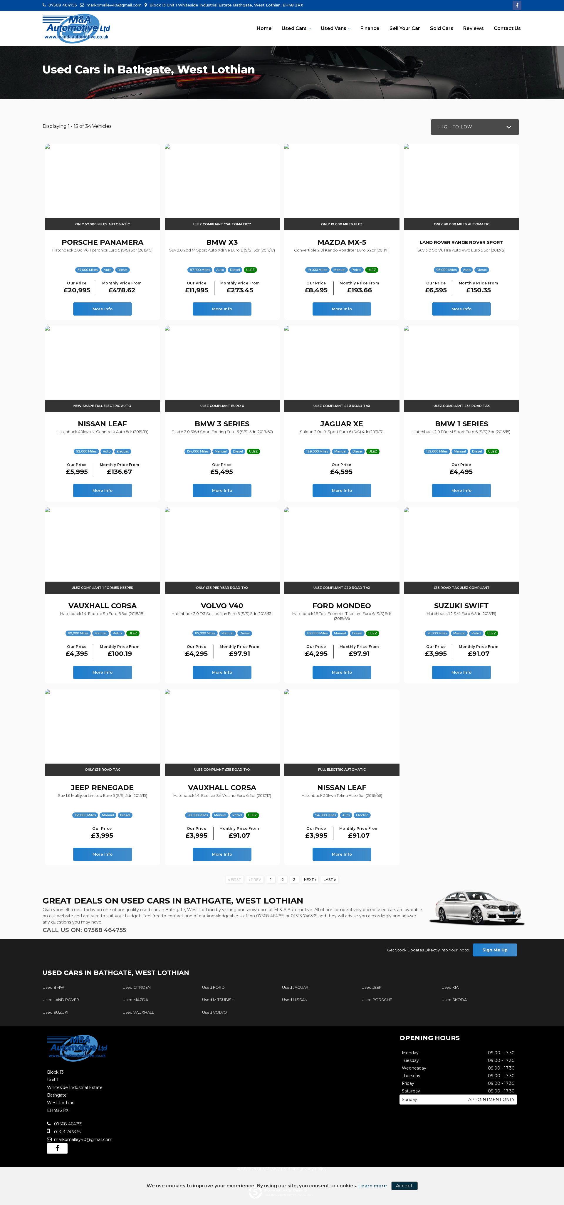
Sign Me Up (495, 950)
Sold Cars (441, 28)
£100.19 (119, 651)
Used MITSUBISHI (218, 999)
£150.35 (478, 287)
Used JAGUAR (295, 987)
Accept (404, 1186)
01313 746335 (304, 916)
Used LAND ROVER (61, 999)
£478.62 (122, 287)
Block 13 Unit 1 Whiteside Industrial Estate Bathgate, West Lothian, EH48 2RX (225, 5)
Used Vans (333, 28)
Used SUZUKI (55, 1012)
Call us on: (84, 930)
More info (103, 308)
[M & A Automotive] (76, 29)
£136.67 (119, 469)
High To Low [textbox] (455, 127)
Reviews (473, 28)
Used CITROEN (136, 987)
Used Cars (294, 28)
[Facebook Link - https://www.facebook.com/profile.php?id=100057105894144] (517, 5)
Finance (370, 28)
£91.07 (478, 651)
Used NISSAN (295, 999)
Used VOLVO (214, 1012)
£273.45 (240, 287)
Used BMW (53, 987)
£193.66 (359, 287)
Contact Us (507, 28)
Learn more (372, 1186)
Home (264, 28)
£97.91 (239, 651)
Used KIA (450, 987)
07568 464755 (62, 5)
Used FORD (213, 987)
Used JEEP (372, 987)
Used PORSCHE (377, 999)
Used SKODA (454, 999)
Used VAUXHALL (138, 1012)
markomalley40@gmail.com (113, 5)
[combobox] (475, 127)
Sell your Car (405, 28)
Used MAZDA (135, 999)
